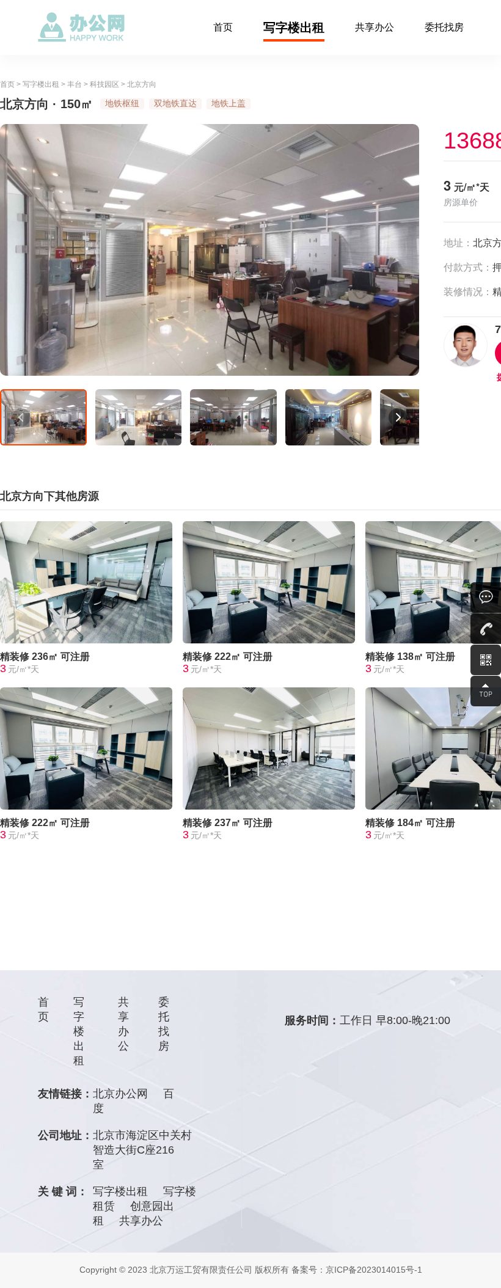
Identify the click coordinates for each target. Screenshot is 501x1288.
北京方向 (141, 84)
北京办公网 (120, 1094)
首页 (223, 27)
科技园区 (104, 84)
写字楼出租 (293, 27)
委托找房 (444, 27)
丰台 (74, 84)
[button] (21, 417)
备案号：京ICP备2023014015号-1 (356, 1270)
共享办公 (374, 27)
